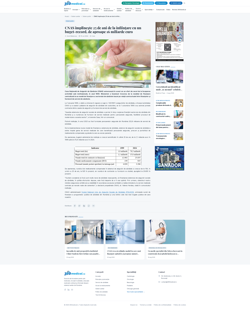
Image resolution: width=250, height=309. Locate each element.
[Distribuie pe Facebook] (74, 206)
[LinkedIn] (69, 290)
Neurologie (130, 282)
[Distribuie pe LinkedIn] (84, 206)
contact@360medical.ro (169, 282)
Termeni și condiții (145, 305)
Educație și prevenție (85, 9)
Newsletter (162, 3)
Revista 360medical (179, 9)
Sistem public (87, 16)
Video (168, 9)
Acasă (67, 16)
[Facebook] (65, 290)
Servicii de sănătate (96, 9)
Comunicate (160, 9)
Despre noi (133, 305)
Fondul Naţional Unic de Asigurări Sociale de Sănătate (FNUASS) (108, 192)
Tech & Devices (138, 9)
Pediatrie (130, 285)
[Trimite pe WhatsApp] (89, 206)
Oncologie (130, 279)
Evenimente (149, 3)
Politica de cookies (180, 305)
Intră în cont (177, 3)
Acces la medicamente (108, 9)
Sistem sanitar (119, 9)
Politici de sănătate (128, 9)
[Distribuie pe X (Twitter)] (79, 206)
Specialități (149, 9)
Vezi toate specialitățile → (136, 292)
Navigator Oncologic (132, 3)
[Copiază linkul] (93, 206)
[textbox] (108, 144)
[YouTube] (72, 290)
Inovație (75, 9)
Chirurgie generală (133, 288)
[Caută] (184, 3)
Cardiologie (130, 276)
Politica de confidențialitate (162, 305)
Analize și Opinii (67, 9)
